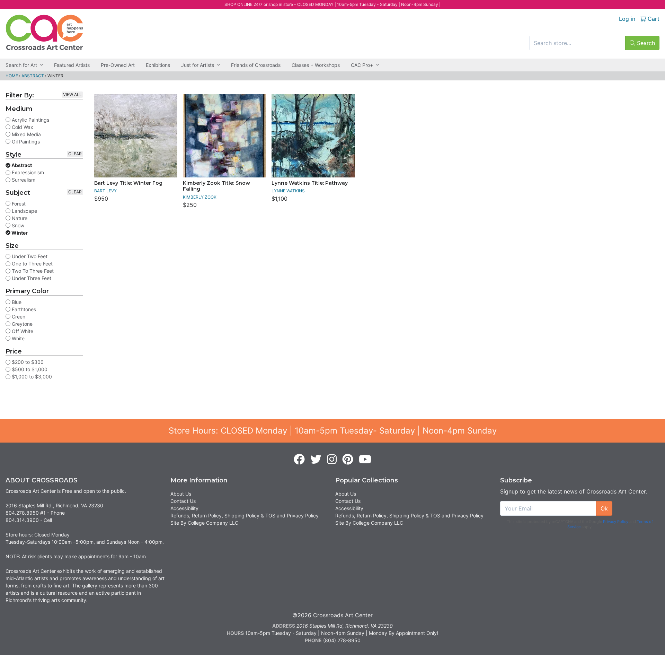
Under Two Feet (28, 256)
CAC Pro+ (362, 65)
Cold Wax (21, 127)
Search (645, 43)
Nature (18, 218)
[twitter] (315, 459)
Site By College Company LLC (204, 523)
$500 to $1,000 (28, 369)
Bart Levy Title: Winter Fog (128, 183)
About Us (180, 494)
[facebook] (299, 459)
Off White (21, 331)
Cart (652, 18)
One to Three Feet (31, 264)
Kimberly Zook (199, 197)
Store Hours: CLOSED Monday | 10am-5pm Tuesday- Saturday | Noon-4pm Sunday (333, 431)
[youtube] (365, 459)
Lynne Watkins (288, 190)
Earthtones (23, 309)
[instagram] (332, 459)
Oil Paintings (25, 142)
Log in (627, 18)
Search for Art (21, 65)
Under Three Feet (30, 278)
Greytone (21, 324)
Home (12, 75)
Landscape (23, 211)
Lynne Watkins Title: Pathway (310, 183)
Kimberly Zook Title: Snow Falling (216, 186)
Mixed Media (25, 134)
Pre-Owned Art (118, 65)
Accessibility (184, 508)
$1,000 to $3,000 (31, 376)
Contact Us (183, 501)
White (17, 338)
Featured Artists (72, 65)
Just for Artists (197, 65)
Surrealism (22, 180)
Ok (604, 508)
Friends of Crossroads (256, 65)
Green (17, 317)
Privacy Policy (615, 521)
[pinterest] (347, 459)
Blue (15, 302)
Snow (17, 225)
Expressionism (27, 172)
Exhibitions (158, 65)
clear (75, 153)
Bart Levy (105, 190)
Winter (19, 233)
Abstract (32, 75)
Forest (18, 204)
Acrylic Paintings (29, 120)
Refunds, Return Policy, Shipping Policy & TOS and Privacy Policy (244, 515)
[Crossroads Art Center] (44, 32)
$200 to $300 (27, 362)
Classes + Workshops (316, 65)
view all (72, 94)
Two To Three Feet (32, 271)
